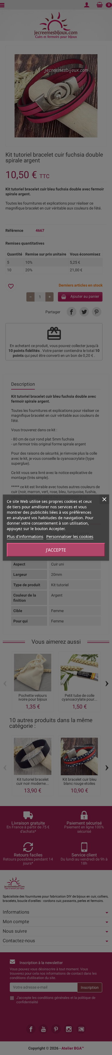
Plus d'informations (25, 536)
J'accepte (56, 550)
